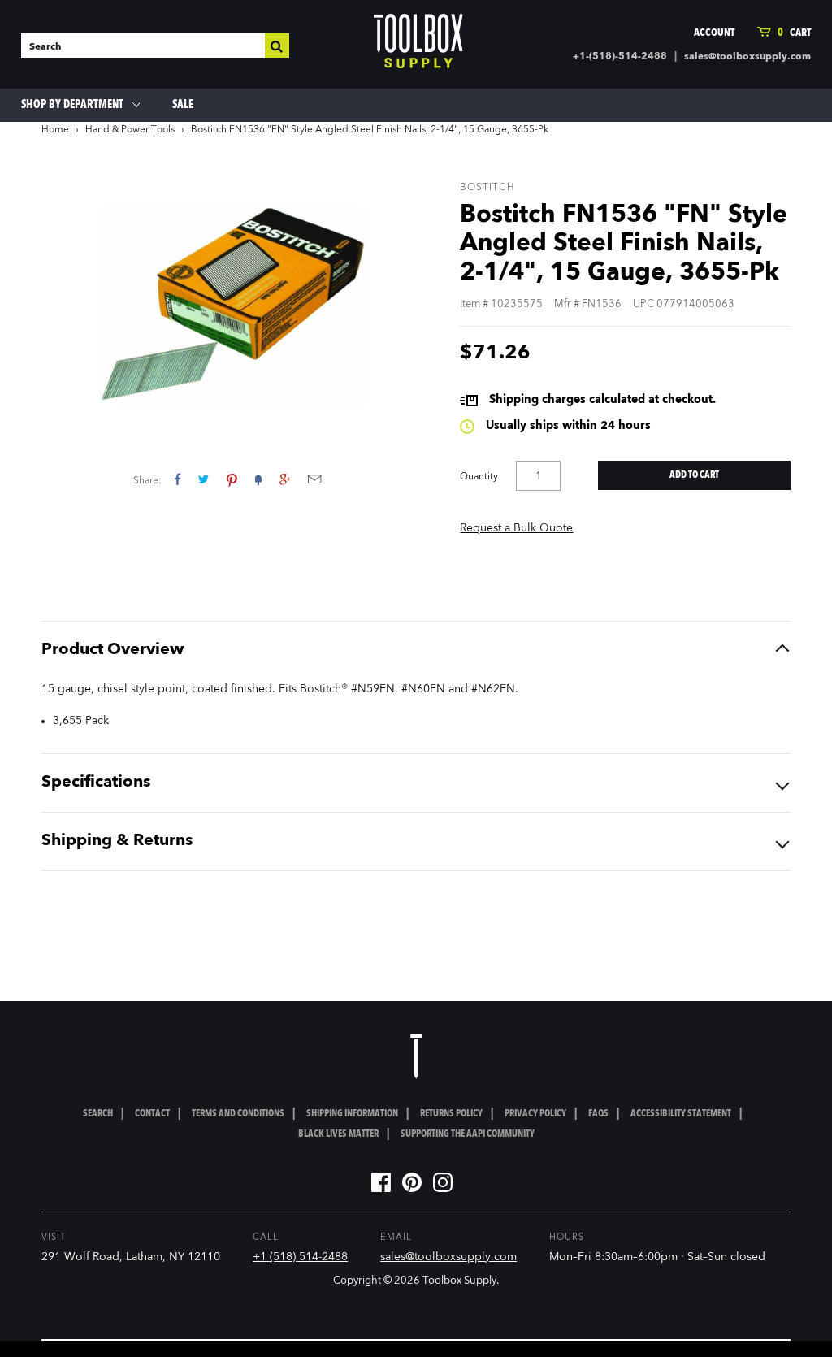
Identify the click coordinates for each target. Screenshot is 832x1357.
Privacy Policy (535, 1114)
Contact (152, 1114)
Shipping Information (352, 1114)
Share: (147, 481)
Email (314, 479)
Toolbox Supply (459, 1281)
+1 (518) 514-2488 (300, 1257)
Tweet (203, 479)
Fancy (258, 479)
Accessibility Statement (680, 1114)
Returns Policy (451, 1114)
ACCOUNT (714, 33)
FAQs (598, 1114)
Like (177, 479)
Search (98, 1114)
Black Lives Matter (338, 1134)
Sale (182, 105)
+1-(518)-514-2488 (620, 57)
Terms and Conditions (238, 1114)
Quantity (479, 477)
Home (55, 130)
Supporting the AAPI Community (468, 1134)
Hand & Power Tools (130, 130)
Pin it (232, 479)
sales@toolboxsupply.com (747, 57)
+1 (285, 479)
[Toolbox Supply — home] (418, 44)
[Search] (277, 45)
